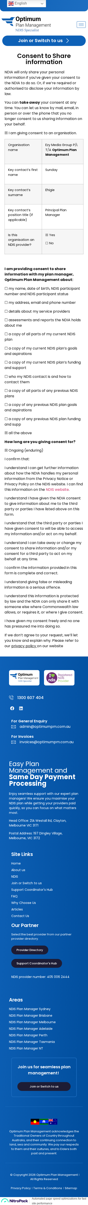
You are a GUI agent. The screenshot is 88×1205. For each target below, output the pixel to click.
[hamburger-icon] (81, 24)
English (20, 3)
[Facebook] (12, 708)
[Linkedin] (21, 708)
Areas (16, 1000)
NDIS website (57, 489)
